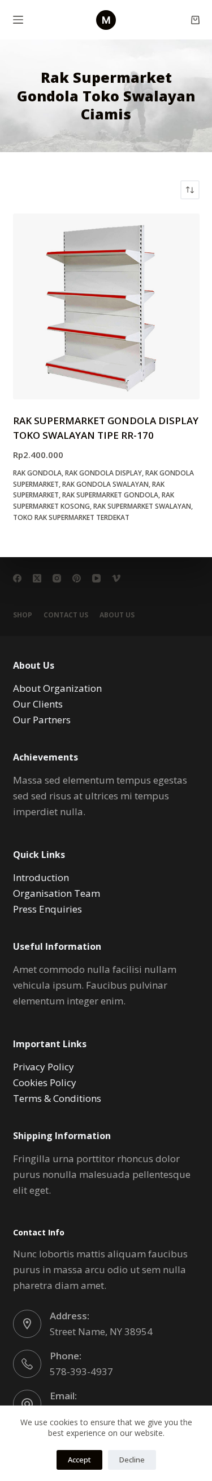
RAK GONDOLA (37, 473)
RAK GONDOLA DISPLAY (103, 473)
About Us (117, 615)
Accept (79, 1460)
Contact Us (66, 615)
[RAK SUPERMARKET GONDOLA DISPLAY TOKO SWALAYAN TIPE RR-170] (106, 306)
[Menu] (18, 20)
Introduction (41, 877)
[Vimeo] (116, 578)
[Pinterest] (76, 578)
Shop (22, 615)
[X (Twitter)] (37, 578)
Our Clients (38, 703)
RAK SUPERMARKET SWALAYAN (142, 506)
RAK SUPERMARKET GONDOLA (110, 495)
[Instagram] (57, 578)
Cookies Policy (44, 1082)
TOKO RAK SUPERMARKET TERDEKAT (71, 517)
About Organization (57, 688)
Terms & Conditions (57, 1098)
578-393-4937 (81, 1371)
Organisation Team (56, 893)
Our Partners (42, 719)
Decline (132, 1460)
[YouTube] (96, 578)
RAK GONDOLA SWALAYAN (105, 484)
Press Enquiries (47, 908)
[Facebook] (17, 578)
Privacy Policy (43, 1066)
